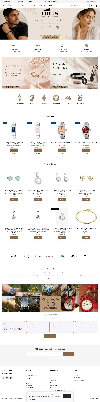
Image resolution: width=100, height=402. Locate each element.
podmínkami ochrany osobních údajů (57, 358)
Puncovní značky (6, 1)
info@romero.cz (8, 373)
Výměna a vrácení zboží (55, 382)
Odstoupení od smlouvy (91, 1)
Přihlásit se (68, 354)
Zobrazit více (50, 336)
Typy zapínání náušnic (78, 375)
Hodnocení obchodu (21, 1)
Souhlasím (66, 396)
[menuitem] (22, 5)
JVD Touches (77, 377)
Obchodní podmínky (54, 387)
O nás (51, 377)
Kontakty (30, 1)
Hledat (88, 5)
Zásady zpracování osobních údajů (57, 390)
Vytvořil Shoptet (95, 398)
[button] (4, 25)
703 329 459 (8, 371)
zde (59, 396)
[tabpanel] (20, 99)
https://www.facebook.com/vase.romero (3, 377)
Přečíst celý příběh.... (50, 278)
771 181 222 (11, 377)
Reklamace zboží (53, 385)
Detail (14, 150)
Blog (13, 1)
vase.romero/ (7, 377)
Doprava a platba (53, 380)
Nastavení (32, 399)
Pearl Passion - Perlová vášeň (80, 380)
